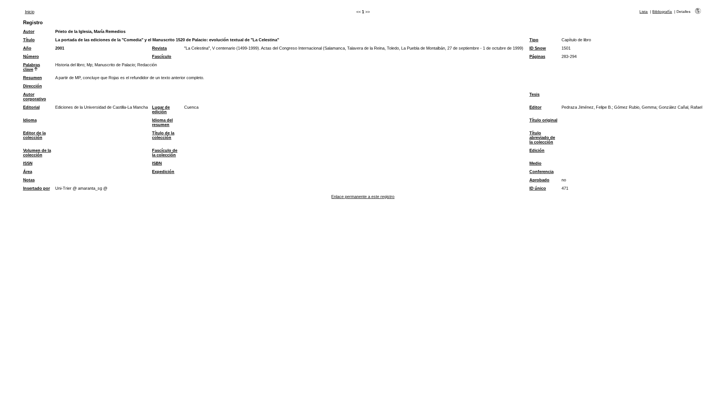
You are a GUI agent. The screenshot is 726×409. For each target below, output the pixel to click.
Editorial (31, 107)
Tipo (533, 39)
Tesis (534, 94)
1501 (566, 48)
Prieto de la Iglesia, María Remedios (90, 31)
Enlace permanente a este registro (362, 196)
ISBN (157, 163)
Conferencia (541, 171)
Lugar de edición (161, 109)
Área (27, 171)
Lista (643, 11)
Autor (28, 31)
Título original (543, 120)
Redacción (147, 64)
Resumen (32, 77)
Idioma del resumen (162, 122)
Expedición (163, 171)
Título (29, 39)
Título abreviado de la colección (542, 137)
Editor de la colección (34, 135)
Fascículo (161, 56)
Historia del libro (69, 64)
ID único (537, 188)
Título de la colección (163, 135)
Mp (89, 64)
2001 (59, 48)
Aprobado (539, 180)
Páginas (537, 56)
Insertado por (36, 188)
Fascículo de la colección (164, 152)
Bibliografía (662, 11)
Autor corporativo (34, 96)
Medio (535, 163)
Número (31, 56)
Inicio (29, 11)
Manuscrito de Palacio (115, 64)
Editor (535, 107)
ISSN (28, 163)
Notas (29, 180)
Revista (159, 48)
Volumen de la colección (37, 152)
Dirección (32, 86)
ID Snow (537, 48)
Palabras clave (31, 67)
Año (27, 48)
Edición (536, 150)
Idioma (30, 120)
